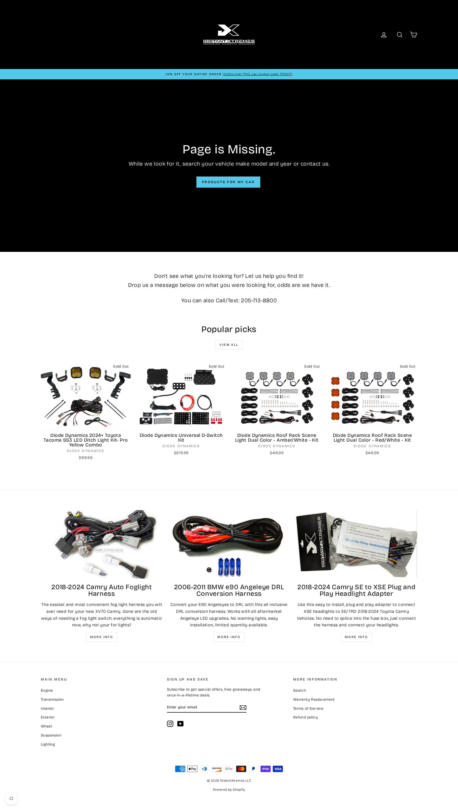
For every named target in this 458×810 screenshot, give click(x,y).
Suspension (51, 735)
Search (299, 690)
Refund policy (305, 717)
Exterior (48, 717)
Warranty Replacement (314, 699)
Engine (47, 690)
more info (356, 637)
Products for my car (228, 182)
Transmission (52, 699)
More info (101, 637)
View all (228, 345)
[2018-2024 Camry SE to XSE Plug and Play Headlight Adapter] (356, 544)
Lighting (48, 744)
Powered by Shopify (229, 789)
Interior (47, 708)
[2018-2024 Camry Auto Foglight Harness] (101, 544)
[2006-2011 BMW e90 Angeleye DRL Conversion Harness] (229, 544)
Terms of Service (308, 708)
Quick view (86, 424)
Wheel (46, 726)
